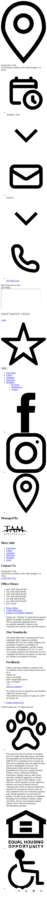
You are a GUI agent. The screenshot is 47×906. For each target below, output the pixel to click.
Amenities (10, 378)
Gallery (9, 375)
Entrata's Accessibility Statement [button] (19, 613)
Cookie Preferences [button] (14, 610)
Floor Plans (11, 373)
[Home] (15, 318)
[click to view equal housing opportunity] (26, 848)
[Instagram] (26, 472)
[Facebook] (26, 432)
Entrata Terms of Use (15, 702)
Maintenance (16, 387)
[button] (26, 749)
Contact (14, 389)
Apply (8, 560)
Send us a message (14, 686)
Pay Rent (15, 385)
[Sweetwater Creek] (14, 537)
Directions (10, 380)
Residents (10, 382)
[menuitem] (26, 373)
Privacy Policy (12, 608)
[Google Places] (26, 512)
